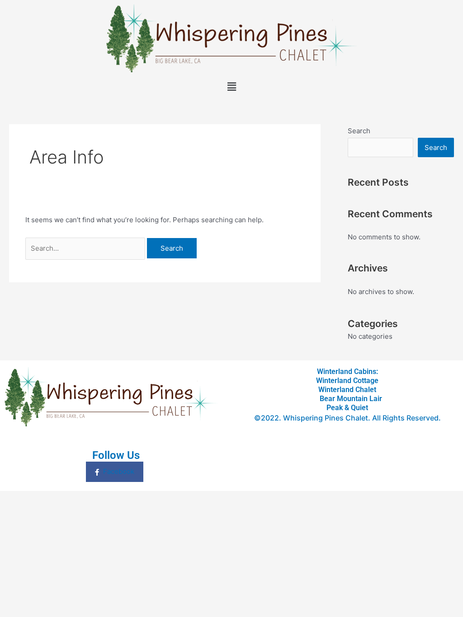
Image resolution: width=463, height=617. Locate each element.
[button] (231, 87)
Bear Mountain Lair (347, 398)
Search (359, 130)
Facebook (117, 471)
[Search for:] (86, 248)
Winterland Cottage (347, 380)
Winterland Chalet (347, 389)
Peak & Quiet (347, 407)
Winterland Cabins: (347, 371)
